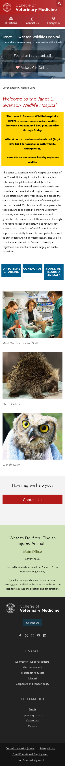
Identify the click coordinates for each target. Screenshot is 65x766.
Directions (11, 23)
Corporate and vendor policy (32, 684)
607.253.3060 (32, 559)
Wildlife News (11, 465)
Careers (32, 726)
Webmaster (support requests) (32, 661)
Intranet (32, 678)
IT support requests (32, 673)
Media (32, 709)
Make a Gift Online (34, 67)
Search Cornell (59, 3)
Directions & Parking (11, 270)
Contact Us (32, 23)
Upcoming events (32, 715)
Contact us (32, 720)
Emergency (53, 23)
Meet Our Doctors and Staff (20, 343)
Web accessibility (32, 667)
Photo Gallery (11, 404)
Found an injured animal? (32, 55)
